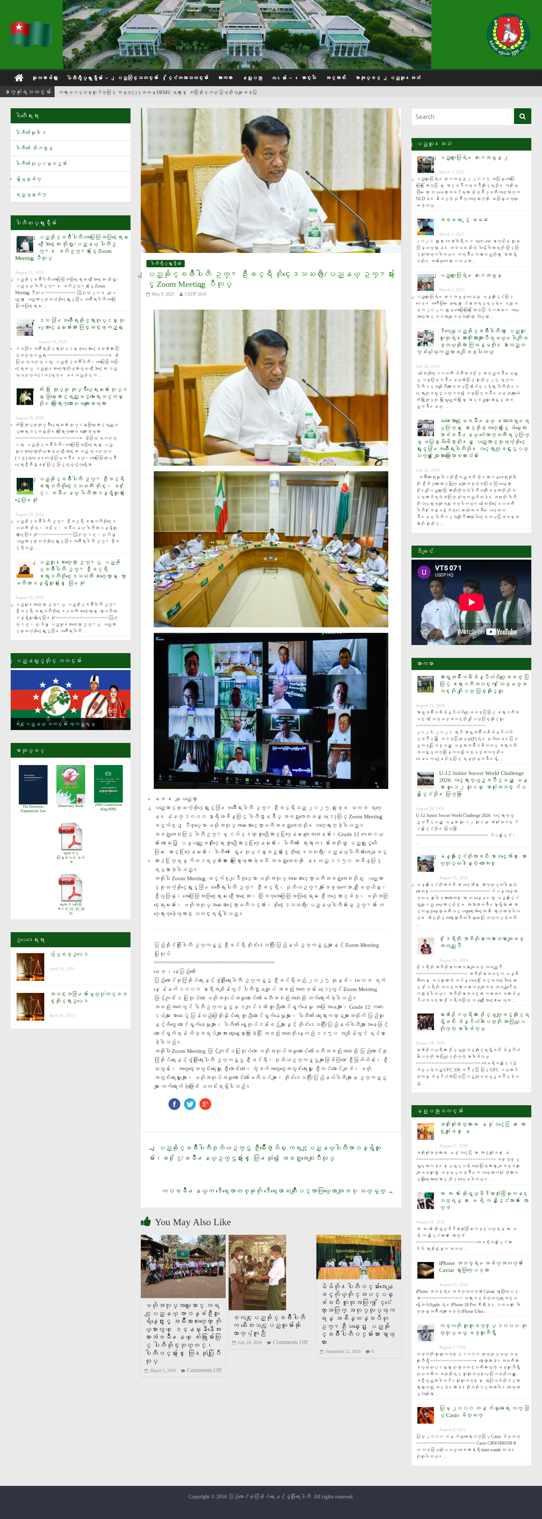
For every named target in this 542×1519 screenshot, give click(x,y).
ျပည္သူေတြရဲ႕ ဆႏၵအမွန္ (470, 275)
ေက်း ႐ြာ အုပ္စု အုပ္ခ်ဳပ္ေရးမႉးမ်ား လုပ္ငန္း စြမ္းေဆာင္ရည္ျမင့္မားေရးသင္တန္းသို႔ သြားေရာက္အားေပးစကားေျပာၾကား (82, 396)
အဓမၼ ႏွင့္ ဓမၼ (463, 220)
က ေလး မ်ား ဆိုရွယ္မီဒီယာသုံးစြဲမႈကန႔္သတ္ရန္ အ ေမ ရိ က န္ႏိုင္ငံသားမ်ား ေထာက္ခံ (483, 1200)
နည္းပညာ (252, 78)
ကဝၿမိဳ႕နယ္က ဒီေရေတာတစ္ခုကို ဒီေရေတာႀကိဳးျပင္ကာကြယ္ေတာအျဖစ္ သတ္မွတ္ (277, 1191)
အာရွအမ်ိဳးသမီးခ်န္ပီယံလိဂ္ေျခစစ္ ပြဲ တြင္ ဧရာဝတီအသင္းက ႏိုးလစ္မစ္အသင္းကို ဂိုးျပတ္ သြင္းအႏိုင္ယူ (484, 684)
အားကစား (225, 78)
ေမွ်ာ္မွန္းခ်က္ (28, 179)
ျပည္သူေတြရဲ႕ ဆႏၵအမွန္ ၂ (473, 158)
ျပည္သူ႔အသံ (404, 78)
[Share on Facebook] (174, 1102)
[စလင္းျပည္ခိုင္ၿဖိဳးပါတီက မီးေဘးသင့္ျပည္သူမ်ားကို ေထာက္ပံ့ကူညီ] (257, 1239)
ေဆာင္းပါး (308, 78)
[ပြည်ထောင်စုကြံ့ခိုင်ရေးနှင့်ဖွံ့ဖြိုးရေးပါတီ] (32, 26)
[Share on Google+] (205, 1102)
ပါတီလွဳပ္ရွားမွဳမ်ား (84, 78)
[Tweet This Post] (190, 1102)
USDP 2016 (195, 294)
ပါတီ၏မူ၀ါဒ (30, 132)
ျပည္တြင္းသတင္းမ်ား (137, 78)
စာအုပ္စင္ (368, 78)
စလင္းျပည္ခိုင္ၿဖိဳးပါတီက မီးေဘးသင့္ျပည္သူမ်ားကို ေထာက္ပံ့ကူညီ (268, 1325)
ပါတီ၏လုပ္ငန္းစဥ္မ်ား (41, 163)
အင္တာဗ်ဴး (335, 78)
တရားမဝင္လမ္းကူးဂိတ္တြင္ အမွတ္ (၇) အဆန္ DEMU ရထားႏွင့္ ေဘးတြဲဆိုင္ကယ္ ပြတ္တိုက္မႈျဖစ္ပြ (157, 92)
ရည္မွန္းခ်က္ (30, 194)
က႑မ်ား (278, 78)
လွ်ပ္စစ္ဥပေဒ (68, 954)
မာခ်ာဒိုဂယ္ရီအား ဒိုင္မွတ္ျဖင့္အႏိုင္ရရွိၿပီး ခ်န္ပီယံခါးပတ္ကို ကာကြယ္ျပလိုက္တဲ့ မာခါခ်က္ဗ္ (484, 1022)
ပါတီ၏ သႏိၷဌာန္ (34, 148)
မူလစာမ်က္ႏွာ (45, 78)
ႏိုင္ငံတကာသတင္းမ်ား (187, 78)
